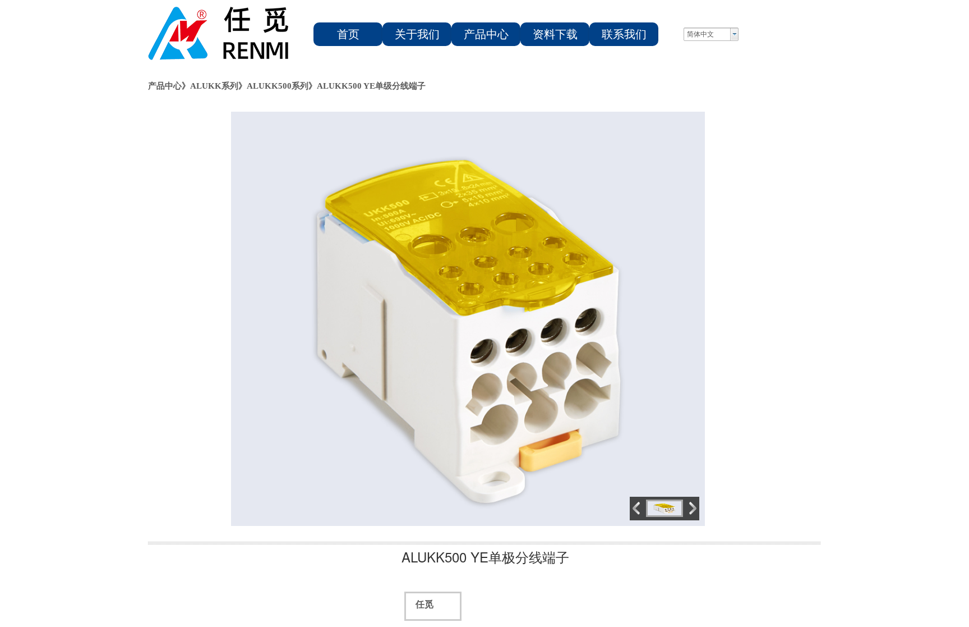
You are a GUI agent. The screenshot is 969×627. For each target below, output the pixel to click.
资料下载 (555, 34)
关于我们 (417, 34)
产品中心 (486, 34)
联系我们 (624, 34)
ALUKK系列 (214, 85)
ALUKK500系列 (277, 85)
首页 (348, 34)
